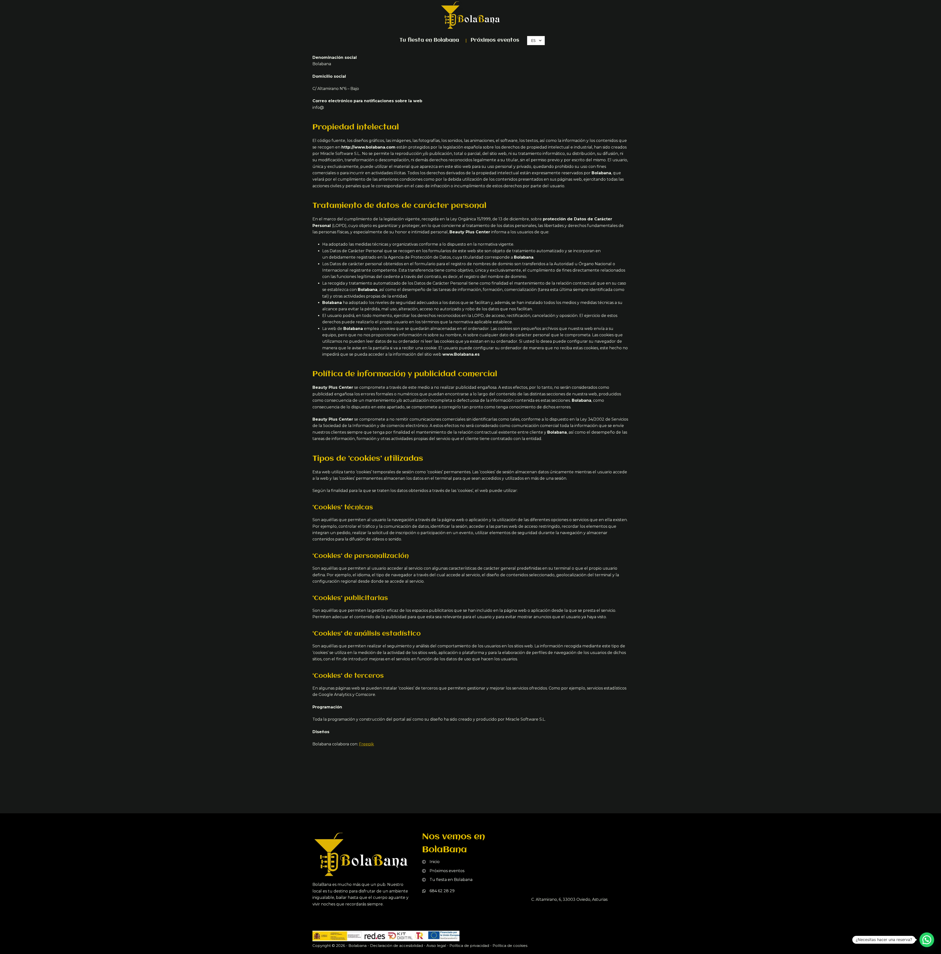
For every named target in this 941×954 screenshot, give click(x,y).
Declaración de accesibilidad (396, 945)
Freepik (366, 744)
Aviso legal (436, 945)
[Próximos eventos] (443, 871)
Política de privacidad (469, 945)
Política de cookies (510, 945)
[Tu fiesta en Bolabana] (447, 880)
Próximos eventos (494, 40)
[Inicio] (431, 862)
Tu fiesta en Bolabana (429, 40)
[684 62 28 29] (438, 891)
